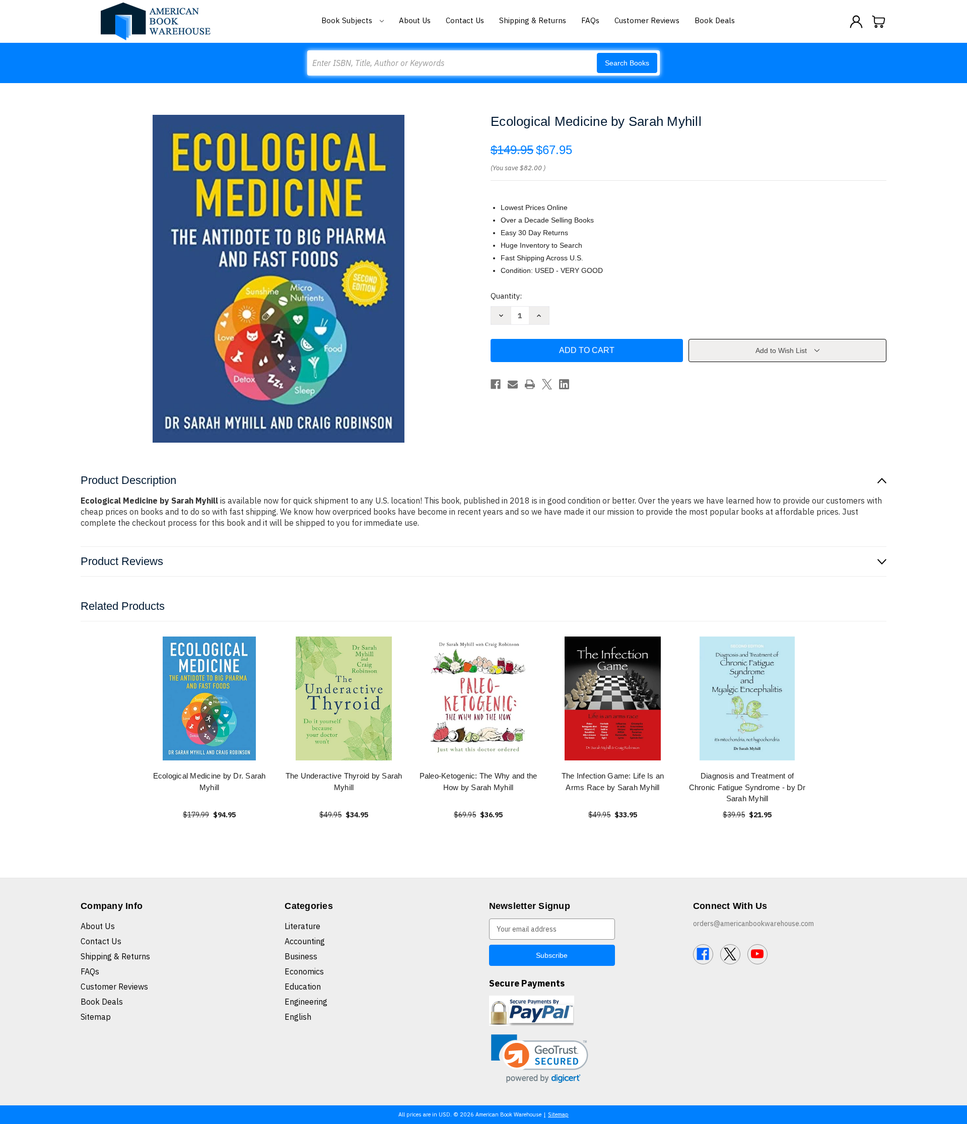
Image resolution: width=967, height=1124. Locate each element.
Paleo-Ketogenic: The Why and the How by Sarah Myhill (478, 781)
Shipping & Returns (532, 20)
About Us (415, 20)
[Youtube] (757, 954)
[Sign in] (856, 21)
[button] (539, 1058)
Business (301, 956)
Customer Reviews (646, 20)
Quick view (209, 698)
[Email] (513, 384)
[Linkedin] (564, 384)
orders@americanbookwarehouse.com (753, 923)
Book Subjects (347, 20)
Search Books (627, 63)
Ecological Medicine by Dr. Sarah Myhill (209, 781)
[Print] (530, 384)
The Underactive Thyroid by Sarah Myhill (344, 781)
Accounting (305, 941)
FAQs (590, 20)
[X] (547, 384)
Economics (304, 971)
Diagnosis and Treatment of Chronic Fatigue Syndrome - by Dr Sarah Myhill (747, 787)
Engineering (306, 1002)
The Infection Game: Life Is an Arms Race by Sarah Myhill (613, 781)
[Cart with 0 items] (878, 21)
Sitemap (96, 1017)
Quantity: (506, 296)
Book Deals (715, 20)
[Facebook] (496, 384)
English (298, 1017)
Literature (302, 926)
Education (303, 986)
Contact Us (465, 20)
